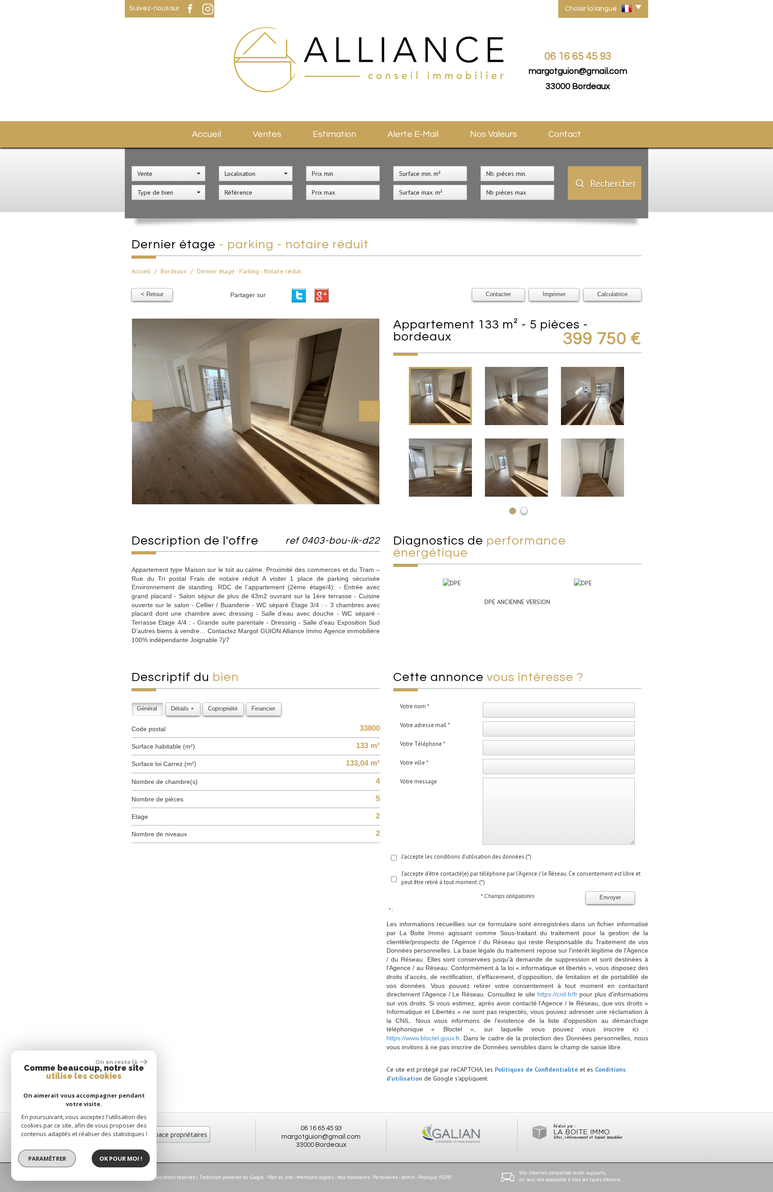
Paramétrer (47, 1158)
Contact (564, 134)
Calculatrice (612, 294)
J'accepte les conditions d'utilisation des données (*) (466, 856)
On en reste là (117, 1062)
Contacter (498, 294)
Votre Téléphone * (423, 744)
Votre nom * (414, 706)
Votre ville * (414, 762)
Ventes (267, 134)
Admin (408, 1177)
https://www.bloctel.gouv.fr (422, 1038)
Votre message (418, 781)
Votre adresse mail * (425, 725)
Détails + (182, 709)
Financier (263, 709)
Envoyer (610, 897)
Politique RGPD (435, 1177)
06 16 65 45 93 (321, 1128)
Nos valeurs (493, 134)
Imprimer (554, 294)
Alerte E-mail (412, 134)
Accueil (206, 134)
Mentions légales (315, 1177)
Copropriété (223, 709)
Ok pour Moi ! (120, 1158)
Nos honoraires (353, 1177)
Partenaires (385, 1177)
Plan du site (280, 1177)
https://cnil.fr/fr (557, 994)
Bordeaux (174, 271)
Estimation (334, 134)
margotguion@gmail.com (577, 71)
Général (147, 709)
